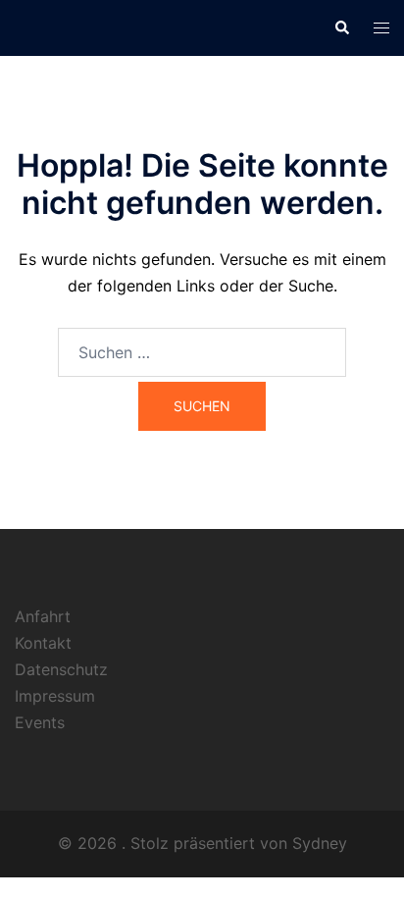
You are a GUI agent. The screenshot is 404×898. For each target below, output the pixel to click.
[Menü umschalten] (381, 28)
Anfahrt (43, 616)
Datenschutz (61, 669)
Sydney (319, 843)
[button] (341, 27)
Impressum (55, 696)
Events (40, 722)
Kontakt (43, 643)
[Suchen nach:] (202, 352)
